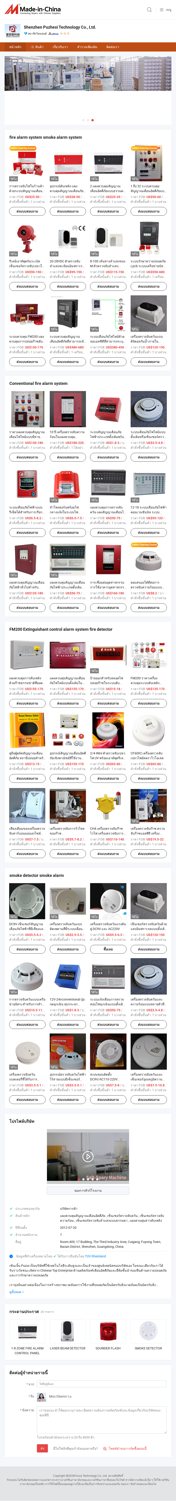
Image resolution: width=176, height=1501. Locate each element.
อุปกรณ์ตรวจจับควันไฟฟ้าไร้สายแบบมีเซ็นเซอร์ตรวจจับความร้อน (68, 1079)
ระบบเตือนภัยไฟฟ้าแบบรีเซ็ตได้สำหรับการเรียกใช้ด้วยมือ (25, 512)
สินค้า (39, 47)
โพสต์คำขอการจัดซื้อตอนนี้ (125, 1448)
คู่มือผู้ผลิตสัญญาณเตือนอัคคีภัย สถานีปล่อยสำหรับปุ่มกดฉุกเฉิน (27, 758)
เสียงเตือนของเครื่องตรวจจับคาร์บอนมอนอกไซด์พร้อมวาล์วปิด (27, 833)
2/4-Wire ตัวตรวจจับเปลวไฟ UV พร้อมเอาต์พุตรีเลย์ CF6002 (107, 758)
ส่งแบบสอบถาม (27, 211)
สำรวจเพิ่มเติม (87, 47)
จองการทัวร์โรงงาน (88, 1190)
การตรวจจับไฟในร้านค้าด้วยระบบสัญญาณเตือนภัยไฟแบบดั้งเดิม (26, 191)
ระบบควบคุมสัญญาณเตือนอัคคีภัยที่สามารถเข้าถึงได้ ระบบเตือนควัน (68, 341)
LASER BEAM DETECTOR (67, 1348)
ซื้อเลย (108, 949)
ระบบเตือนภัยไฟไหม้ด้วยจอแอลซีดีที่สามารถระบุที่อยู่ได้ (107, 341)
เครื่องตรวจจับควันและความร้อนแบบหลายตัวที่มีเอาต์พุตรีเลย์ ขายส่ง (148, 1004)
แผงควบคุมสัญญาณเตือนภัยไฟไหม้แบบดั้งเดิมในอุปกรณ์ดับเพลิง (67, 683)
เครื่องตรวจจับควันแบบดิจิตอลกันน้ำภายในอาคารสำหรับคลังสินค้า (147, 341)
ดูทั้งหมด (15, 1292)
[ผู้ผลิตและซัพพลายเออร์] (33, 9)
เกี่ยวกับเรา (60, 47)
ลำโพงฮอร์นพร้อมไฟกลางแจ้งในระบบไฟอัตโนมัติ (64, 512)
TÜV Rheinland (95, 1256)
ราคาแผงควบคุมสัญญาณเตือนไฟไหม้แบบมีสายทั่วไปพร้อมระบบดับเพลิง (27, 437)
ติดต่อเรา (112, 47)
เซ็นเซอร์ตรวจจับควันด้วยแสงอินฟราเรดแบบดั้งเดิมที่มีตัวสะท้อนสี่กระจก (149, 929)
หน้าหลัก (15, 47)
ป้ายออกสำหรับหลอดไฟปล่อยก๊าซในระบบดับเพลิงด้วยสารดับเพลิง (106, 683)
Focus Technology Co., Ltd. (90, 1475)
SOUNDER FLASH (108, 1348)
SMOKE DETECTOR (148, 1348)
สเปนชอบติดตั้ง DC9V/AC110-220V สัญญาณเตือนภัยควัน (105, 1079)
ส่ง (42, 1448)
